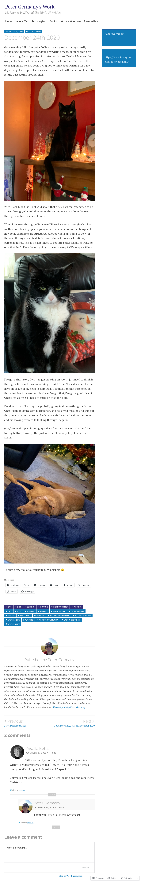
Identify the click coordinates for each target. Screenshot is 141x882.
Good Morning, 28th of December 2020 (74, 723)
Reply (52, 795)
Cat (10, 607)
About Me (22, 21)
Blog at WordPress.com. (70, 875)
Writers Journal (83, 616)
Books (53, 21)
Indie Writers (77, 611)
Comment (85, 867)
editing (31, 611)
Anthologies (38, 21)
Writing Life (14, 624)
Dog (19, 607)
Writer (11, 616)
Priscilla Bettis (37, 748)
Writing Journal (72, 620)
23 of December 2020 (15, 723)
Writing (78, 607)
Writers (40, 616)
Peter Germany (33, 31)
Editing (31, 607)
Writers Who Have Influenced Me (79, 21)
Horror (44, 607)
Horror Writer (60, 607)
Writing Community (48, 620)
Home (8, 21)
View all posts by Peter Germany (69, 707)
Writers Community (59, 616)
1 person (22, 790)
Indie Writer (59, 611)
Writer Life (25, 616)
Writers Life (14, 620)
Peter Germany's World (30, 6)
